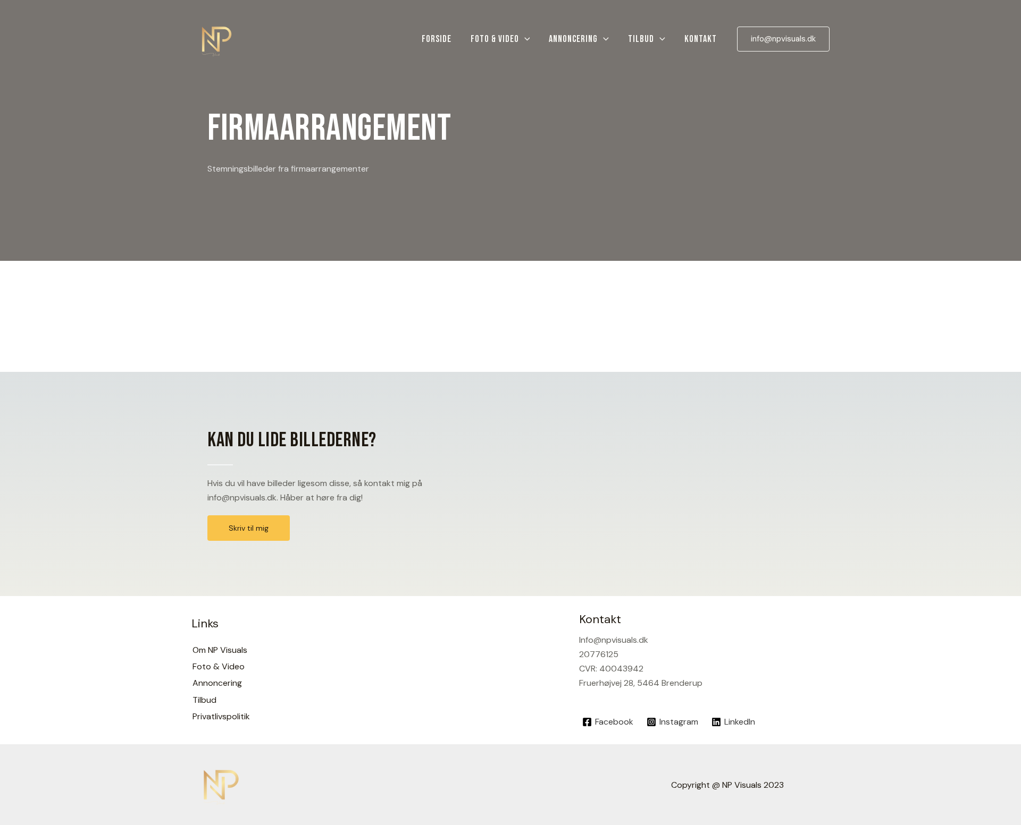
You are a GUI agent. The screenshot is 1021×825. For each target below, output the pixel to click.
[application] (524, 39)
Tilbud (641, 39)
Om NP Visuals (220, 650)
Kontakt (700, 39)
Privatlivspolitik (221, 716)
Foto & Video (495, 39)
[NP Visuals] (216, 38)
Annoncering (573, 39)
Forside (436, 39)
